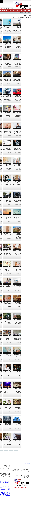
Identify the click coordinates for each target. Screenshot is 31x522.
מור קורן (2, 483)
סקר (9, 469)
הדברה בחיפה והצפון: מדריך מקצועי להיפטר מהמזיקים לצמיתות (7, 322)
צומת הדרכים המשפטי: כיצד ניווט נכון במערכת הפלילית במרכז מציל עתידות (7, 426)
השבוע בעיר (13, 10)
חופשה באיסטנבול (6, 489)
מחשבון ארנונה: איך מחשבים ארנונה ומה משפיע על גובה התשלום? (7, 29)
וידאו (7, 10)
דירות (6, 485)
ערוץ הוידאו (5, 474)
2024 (17, 451)
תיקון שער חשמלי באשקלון (5, 484)
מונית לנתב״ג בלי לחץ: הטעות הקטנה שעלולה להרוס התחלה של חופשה (7, 253)
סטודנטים (6, 491)
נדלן (25, 12)
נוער (5, 475)
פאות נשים (2, 491)
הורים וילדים (8, 484)
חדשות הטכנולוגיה (3, 481)
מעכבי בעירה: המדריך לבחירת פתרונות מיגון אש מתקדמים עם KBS (17, 288)
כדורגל (9, 473)
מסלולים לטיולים (7, 482)
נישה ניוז (8, 481)
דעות (9, 474)
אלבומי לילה (4, 470)
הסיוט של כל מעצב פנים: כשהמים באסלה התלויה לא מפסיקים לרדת (7, 167)
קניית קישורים (7, 477)
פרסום (7, 495)
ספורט (3, 10)
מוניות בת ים (7, 492)
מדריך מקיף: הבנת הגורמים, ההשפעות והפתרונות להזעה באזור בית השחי (7, 357)
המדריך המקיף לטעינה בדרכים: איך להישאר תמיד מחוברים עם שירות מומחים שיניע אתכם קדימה (17, 444)
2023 (15, 451)
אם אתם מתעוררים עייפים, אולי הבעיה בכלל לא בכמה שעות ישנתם (17, 81)
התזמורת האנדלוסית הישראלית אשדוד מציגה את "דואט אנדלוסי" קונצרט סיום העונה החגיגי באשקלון (7, 392)
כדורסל (5, 473)
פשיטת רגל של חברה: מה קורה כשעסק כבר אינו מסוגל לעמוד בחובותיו (17, 63)
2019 (5, 451)
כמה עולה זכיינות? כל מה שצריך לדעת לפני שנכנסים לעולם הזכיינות (17, 132)
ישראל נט (8, 490)
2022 (12, 451)
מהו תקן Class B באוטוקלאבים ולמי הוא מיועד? (7, 183)
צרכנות (21, 12)
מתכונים (5, 483)
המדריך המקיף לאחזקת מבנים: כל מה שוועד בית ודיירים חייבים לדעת (17, 339)
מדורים (9, 475)
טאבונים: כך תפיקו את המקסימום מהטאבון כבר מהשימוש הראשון (17, 305)
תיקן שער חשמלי (7, 494)
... (1, 47)
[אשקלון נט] (27, 463)
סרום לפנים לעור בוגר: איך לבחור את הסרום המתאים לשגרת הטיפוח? (17, 115)
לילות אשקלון (4, 471)
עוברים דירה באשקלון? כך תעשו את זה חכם (17, 183)
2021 (10, 451)
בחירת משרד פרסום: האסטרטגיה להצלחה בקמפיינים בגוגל (17, 391)
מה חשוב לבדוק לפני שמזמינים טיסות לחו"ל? (7, 217)
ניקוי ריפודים (3, 492)
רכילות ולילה (7, 471)
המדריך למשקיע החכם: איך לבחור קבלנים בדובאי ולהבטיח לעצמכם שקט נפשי (7, 46)
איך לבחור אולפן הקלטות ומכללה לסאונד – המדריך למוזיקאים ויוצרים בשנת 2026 (7, 305)
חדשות (24, 10)
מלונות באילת (7, 478)
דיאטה (8, 483)
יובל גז (4, 490)
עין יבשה (8, 486)
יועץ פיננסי (8, 487)
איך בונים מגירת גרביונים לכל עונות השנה (7, 235)
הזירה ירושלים (5, 493)
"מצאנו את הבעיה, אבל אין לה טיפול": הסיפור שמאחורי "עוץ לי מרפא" (17, 219)
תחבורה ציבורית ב (4, 476)
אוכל (29, 12)
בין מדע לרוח (8, 337)
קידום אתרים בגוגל (6, 477)
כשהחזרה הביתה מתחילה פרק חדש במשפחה (17, 269)
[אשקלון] (22, 9)
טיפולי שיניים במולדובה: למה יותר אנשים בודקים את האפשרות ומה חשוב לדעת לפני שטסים (17, 47)
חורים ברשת (2, 478)
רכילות (9, 471)
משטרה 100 (8, 468)
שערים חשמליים (7, 479)
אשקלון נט (28, 17)
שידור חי (19, 10)
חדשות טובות (3, 484)
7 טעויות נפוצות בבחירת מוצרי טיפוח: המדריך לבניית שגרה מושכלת (7, 408)
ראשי (29, 10)
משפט (3, 468)
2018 (2, 451)
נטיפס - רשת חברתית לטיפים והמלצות (21, 487)
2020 (7, 451)
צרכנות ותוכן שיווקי (21, 17)
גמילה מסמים (3, 487)
